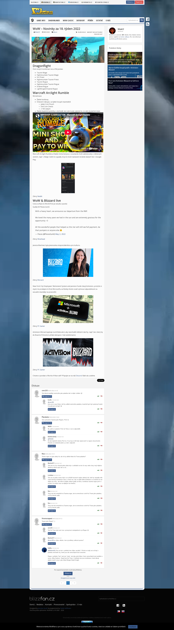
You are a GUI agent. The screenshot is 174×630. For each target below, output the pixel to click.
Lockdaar (50, 475)
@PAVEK (50, 439)
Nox (43, 454)
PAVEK (50, 426)
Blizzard (40, 280)
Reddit (39, 196)
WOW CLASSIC (68, 20)
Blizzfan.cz (34, 2)
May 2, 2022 (60, 234)
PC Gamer (41, 326)
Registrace (139, 2)
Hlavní (55, 32)
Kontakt (48, 604)
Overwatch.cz (87, 2)
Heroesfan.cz (74, 2)
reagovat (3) (47, 524)
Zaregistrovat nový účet (68, 578)
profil (116, 39)
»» (74, 583)
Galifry (50, 548)
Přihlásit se (130, 2)
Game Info (41, 20)
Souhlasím (132, 627)
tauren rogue (82, 32)
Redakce (40, 604)
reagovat (51, 409)
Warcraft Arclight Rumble (94, 32)
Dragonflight (98, 34)
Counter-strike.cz (103, 2)
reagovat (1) (47, 396)
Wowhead (41, 239)
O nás (108, 20)
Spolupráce (70, 604)
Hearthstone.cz (60, 2)
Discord (79, 376)
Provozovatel (59, 604)
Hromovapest (47, 519)
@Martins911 (51, 550)
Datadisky (81, 20)
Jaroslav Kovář (43, 608)
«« (61, 583)
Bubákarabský (52, 437)
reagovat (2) (47, 423)
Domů (32, 604)
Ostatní (99, 20)
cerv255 (45, 391)
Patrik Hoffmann (65, 608)
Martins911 (51, 463)
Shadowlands (54, 20)
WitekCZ (37, 32)
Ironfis (50, 400)
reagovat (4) (47, 460)
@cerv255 (51, 402)
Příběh (90, 20)
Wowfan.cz (46, 2)
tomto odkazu (124, 37)
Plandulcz (45, 417)
